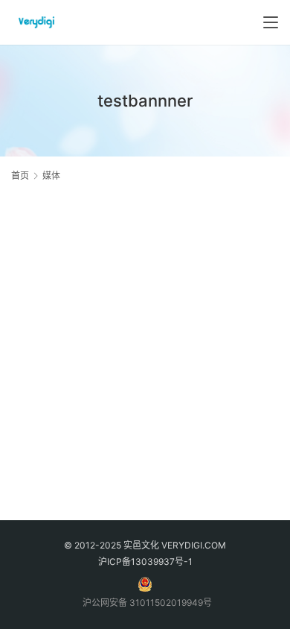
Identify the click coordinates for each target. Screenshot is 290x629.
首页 (20, 175)
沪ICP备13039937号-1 (145, 561)
